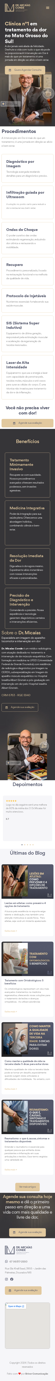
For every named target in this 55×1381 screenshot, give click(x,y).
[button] (47, 7)
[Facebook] (11, 1279)
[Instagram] (6, 1279)
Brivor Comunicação (36, 1374)
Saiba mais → (11, 931)
